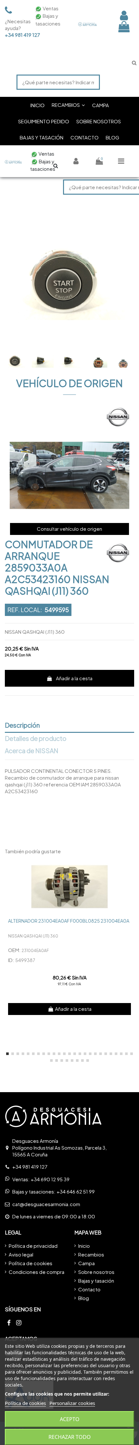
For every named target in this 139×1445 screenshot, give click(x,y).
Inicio (84, 1246)
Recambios (91, 1254)
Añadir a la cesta (74, 678)
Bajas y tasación (96, 1280)
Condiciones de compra (36, 1272)
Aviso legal (21, 1254)
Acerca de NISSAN (31, 750)
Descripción (22, 725)
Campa (86, 1263)
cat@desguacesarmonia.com (46, 1204)
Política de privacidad (33, 1246)
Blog (83, 1298)
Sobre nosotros (96, 1272)
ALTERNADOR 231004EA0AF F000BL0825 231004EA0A (68, 921)
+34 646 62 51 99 (76, 1191)
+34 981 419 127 (16, 35)
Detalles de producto (36, 738)
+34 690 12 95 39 (50, 1179)
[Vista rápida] (129, 868)
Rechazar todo (69, 1436)
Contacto (89, 1289)
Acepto (70, 1419)
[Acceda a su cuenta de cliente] (124, 15)
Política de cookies (30, 1263)
